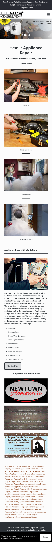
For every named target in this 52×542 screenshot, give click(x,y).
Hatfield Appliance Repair (15, 507)
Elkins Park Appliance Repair (17, 487)
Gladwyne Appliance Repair (23, 497)
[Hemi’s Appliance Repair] (11, 14)
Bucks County (40, 319)
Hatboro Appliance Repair (31, 504)
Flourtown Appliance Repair (22, 492)
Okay (45, 537)
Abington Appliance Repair (16, 466)
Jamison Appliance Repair (16, 512)
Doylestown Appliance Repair (23, 482)
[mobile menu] (48, 14)
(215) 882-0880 (27, 8)
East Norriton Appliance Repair (33, 484)
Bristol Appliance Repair (30, 471)
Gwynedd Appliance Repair (31, 499)
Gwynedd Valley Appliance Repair (19, 502)
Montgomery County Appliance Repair (21, 517)
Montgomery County (17, 321)
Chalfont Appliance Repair (22, 476)
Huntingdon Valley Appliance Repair (26, 509)
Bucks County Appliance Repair (24, 514)
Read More (17, 538)
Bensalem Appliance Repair (23, 469)
